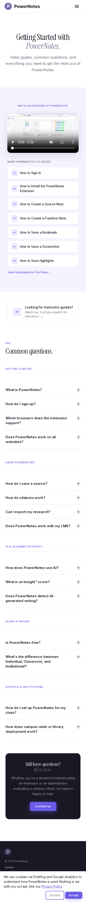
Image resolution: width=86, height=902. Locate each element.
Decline (55, 895)
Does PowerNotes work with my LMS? (38, 526)
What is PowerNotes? (24, 390)
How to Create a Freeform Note (43, 218)
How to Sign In (30, 173)
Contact (9, 867)
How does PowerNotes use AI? (32, 568)
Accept (74, 895)
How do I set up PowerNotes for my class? (36, 710)
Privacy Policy (52, 886)
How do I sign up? (21, 404)
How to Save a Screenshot (39, 246)
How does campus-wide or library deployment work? (34, 729)
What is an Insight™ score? (28, 582)
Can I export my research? (28, 512)
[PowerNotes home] (23, 6)
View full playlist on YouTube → (29, 272)
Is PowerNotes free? (23, 642)
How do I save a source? (26, 483)
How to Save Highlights (37, 261)
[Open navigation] (76, 6)
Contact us (43, 806)
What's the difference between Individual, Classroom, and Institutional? (32, 661)
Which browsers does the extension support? (36, 420)
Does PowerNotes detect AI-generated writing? (30, 598)
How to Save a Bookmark (38, 232)
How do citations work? (25, 497)
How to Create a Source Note (42, 204)
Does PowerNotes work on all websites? (31, 439)
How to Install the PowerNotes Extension (42, 188)
